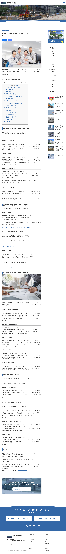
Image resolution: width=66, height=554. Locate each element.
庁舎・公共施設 (55, 78)
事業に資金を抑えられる (10, 89)
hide (17, 85)
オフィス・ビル (14, 23)
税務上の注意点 (8, 121)
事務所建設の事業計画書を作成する (13, 107)
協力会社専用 (47, 545)
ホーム (4, 23)
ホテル (53, 64)
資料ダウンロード (48, 543)
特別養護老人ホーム (56, 86)
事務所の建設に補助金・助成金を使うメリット (13, 87)
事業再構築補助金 (9, 98)
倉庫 (53, 53)
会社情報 (46, 534)
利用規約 (46, 548)
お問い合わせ (47, 541)
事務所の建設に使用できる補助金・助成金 (12, 96)
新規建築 (32, 539)
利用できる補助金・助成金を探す (12, 105)
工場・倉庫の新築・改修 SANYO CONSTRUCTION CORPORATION (17, 550)
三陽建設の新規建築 (22, 470)
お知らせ (30, 548)
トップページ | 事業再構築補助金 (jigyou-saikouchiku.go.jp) (16, 227)
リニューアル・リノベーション (36, 541)
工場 (53, 60)
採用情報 (10, 544)
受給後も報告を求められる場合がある (13, 119)
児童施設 (54, 55)
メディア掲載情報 (48, 539)
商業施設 (54, 80)
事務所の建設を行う (9, 109)
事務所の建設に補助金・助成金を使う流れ (12, 103)
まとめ (4, 123)
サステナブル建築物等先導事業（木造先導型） (15, 100)
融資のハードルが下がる (10, 95)
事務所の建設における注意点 (9, 114)
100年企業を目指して (48, 536)
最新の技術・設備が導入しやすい (12, 93)
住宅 (53, 82)
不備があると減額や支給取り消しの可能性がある (15, 117)
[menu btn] (64, 2)
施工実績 (53, 69)
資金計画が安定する (9, 91)
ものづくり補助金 (9, 102)
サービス (30, 536)
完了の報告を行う (9, 110)
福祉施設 (54, 58)
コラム (9, 23)
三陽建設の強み (32, 534)
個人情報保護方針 (48, 550)
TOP (60, 551)
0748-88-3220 (34, 526)
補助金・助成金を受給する (11, 112)
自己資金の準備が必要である (11, 116)
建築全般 (54, 62)
